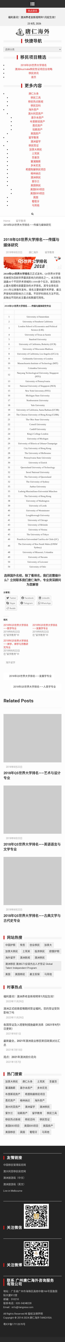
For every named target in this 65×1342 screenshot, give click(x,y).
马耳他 (35, 205)
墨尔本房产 (37, 117)
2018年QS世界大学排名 (34, 65)
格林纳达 (36, 173)
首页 (33, 77)
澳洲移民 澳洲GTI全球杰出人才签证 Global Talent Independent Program (28, 965)
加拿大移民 (35, 149)
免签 (22, 945)
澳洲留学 (36, 141)
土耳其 (35, 153)
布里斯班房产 (37, 121)
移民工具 (36, 97)
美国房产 (36, 133)
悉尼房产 (37, 125)
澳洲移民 (36, 177)
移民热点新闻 (35, 101)
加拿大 (48, 945)
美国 (7, 974)
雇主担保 (35, 974)
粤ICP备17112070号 (14, 1324)
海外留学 (10, 662)
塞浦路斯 (36, 161)
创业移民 (35, 945)
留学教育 (34, 137)
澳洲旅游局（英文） (14, 1184)
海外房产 (34, 109)
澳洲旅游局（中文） (14, 1177)
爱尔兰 (35, 181)
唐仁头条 (34, 93)
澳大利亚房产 (35, 113)
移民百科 (36, 105)
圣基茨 (35, 157)
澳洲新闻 (25, 957)
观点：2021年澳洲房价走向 (20, 1057)
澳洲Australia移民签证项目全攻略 (33, 69)
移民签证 (34, 145)
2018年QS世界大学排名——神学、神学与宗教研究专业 (16, 644)
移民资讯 (34, 73)
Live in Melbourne (12, 1190)
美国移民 (36, 185)
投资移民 (40, 951)
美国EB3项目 (37, 189)
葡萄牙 (35, 201)
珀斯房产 (37, 129)
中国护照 (10, 945)
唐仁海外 (33, 252)
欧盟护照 (54, 951)
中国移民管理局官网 (14, 1164)
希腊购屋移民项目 (36, 169)
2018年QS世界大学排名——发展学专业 (30, 676)
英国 (35, 197)
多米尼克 (36, 165)
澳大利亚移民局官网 (14, 1171)
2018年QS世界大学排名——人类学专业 (34, 686)
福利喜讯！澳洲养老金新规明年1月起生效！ (30, 996)
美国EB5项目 (37, 193)
